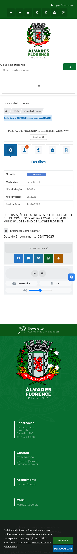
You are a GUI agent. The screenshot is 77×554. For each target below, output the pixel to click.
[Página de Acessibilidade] (63, 12)
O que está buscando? (13, 64)
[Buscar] (69, 66)
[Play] (34, 273)
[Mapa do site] (55, 12)
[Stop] (42, 273)
